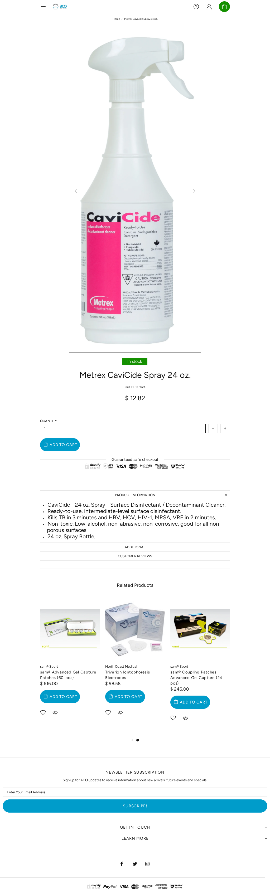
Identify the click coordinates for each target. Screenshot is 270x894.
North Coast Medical (121, 666)
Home (116, 19)
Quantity (48, 421)
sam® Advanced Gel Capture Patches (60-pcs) (68, 675)
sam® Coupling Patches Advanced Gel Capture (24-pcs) (197, 678)
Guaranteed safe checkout (135, 459)
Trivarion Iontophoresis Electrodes (127, 675)
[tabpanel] (70, 664)
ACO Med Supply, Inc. (60, 7)
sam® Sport (49, 666)
